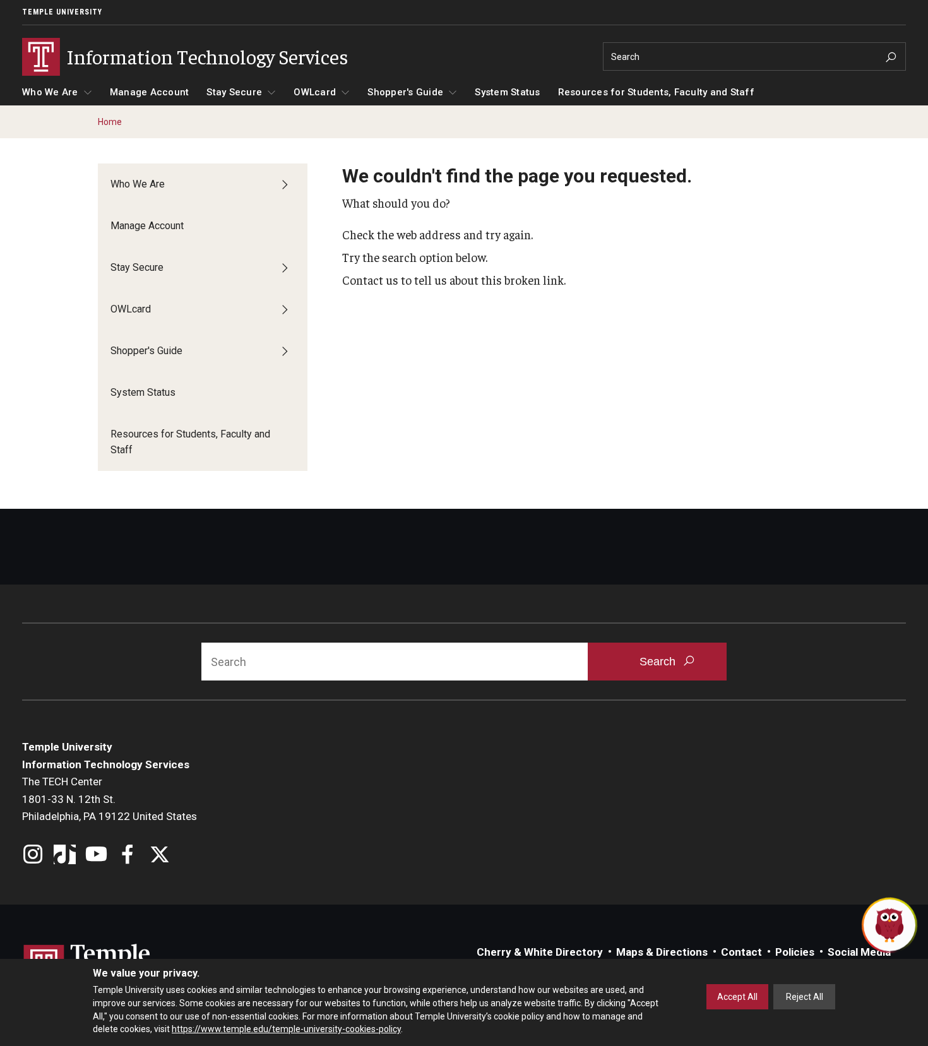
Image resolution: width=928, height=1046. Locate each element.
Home (110, 122)
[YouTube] (96, 856)
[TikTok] (65, 856)
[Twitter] (159, 856)
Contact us (370, 279)
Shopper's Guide (405, 92)
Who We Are (50, 92)
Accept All (737, 997)
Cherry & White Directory (540, 952)
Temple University (62, 12)
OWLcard (315, 92)
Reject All (804, 997)
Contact (741, 952)
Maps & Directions (662, 952)
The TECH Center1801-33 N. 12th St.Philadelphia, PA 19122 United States (109, 799)
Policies (794, 952)
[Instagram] (33, 856)
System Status (507, 92)
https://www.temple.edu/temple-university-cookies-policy (286, 1029)
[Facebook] (128, 856)
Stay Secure (234, 92)
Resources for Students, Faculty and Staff (656, 92)
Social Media (859, 952)
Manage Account (149, 92)
